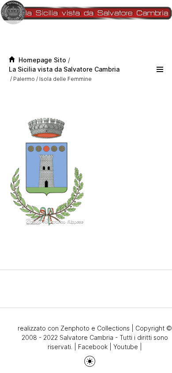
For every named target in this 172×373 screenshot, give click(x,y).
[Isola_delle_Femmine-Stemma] (46, 171)
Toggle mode (89, 361)
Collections (113, 328)
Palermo (24, 79)
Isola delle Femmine (65, 79)
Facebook (93, 346)
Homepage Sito (40, 60)
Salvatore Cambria (86, 337)
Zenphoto (75, 328)
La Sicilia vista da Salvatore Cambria (64, 69)
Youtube (125, 346)
